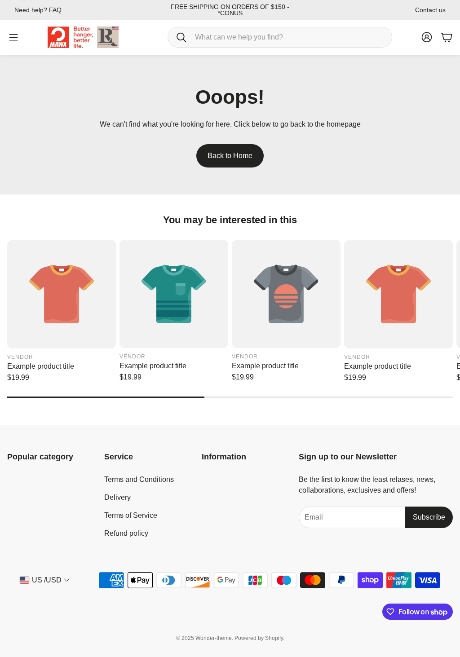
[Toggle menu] (13, 37)
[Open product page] (61, 294)
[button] (280, 37)
